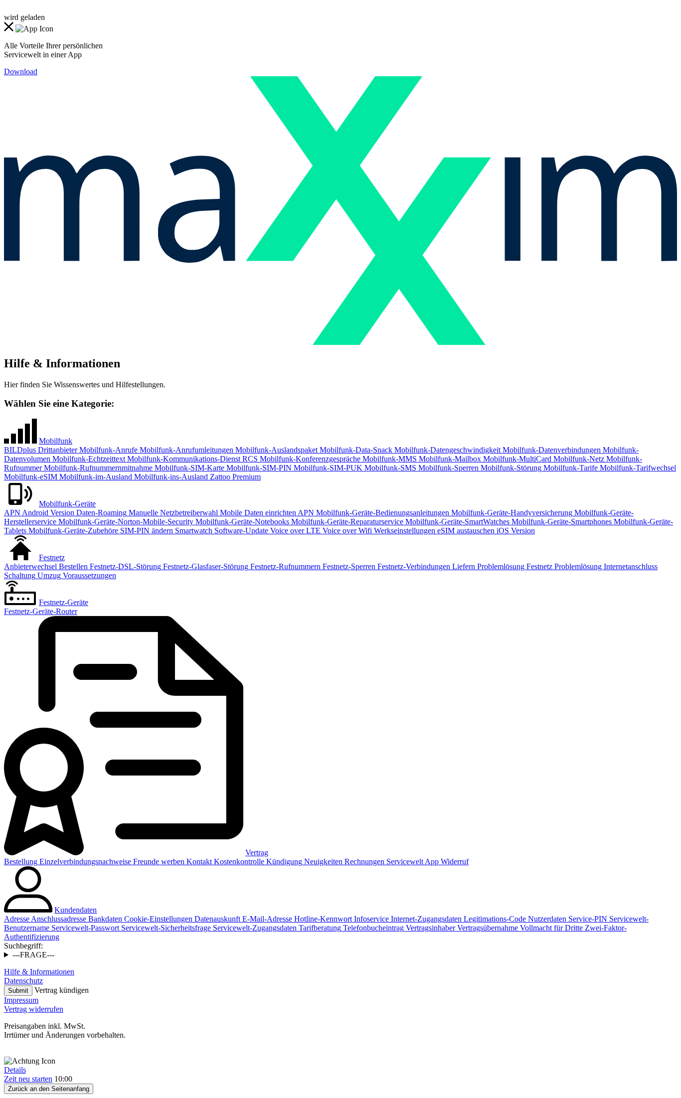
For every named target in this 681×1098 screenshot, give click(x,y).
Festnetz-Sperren (348, 566)
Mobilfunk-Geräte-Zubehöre (72, 530)
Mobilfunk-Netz (577, 459)
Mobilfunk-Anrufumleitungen (185, 450)
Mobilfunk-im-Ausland (94, 476)
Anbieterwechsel (30, 566)
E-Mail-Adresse (266, 919)
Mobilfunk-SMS (389, 468)
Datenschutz (23, 980)
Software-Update (240, 530)
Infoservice (370, 919)
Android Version (47, 512)
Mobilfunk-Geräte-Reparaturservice (346, 521)
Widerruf (454, 861)
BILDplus (20, 450)
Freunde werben (157, 861)
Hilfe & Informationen (39, 971)
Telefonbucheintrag (372, 928)
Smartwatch (192, 530)
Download (20, 71)
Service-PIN (586, 919)
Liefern (462, 566)
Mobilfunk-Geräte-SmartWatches (456, 521)
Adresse (16, 919)
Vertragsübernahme (486, 928)
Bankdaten (104, 919)
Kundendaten (75, 910)
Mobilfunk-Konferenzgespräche (309, 459)
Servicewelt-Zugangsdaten (254, 928)
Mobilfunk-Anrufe (107, 450)
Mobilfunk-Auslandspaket (275, 450)
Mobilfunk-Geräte (67, 503)
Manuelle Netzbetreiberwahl (172, 512)
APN (12, 512)
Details (15, 1070)
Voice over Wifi (346, 530)
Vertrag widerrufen (33, 1009)
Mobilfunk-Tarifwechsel (637, 468)
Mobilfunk (55, 441)
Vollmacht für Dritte (550, 928)
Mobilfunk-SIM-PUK (327, 468)
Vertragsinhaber (429, 928)
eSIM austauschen (465, 530)
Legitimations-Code (494, 919)
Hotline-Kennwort (322, 919)
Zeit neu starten (28, 1079)
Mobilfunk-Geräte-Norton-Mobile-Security (124, 521)
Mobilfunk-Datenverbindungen (551, 450)
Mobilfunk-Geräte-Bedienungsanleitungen (381, 512)
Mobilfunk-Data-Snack (355, 450)
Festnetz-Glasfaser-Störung (204, 566)
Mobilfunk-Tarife (569, 468)
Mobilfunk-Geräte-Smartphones (561, 521)
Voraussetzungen (88, 575)
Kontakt (198, 861)
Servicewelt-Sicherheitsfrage (165, 928)
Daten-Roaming (100, 512)
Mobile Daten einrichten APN (266, 512)
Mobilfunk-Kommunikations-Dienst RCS (191, 459)
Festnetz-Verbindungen (412, 566)
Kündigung (283, 861)
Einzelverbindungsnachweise (84, 861)
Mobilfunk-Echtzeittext (87, 459)
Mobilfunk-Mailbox (449, 459)
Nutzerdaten (546, 919)
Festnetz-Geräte (63, 602)
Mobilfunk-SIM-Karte (188, 468)
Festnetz (52, 557)
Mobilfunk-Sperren (447, 468)
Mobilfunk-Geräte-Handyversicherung (510, 512)
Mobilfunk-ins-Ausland (170, 476)
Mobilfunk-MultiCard (516, 459)
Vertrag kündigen (61, 990)
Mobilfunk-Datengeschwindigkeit (446, 450)
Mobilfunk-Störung (510, 468)
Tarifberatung (319, 928)
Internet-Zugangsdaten (425, 919)
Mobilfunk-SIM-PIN (258, 468)
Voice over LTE (294, 530)
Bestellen (72, 566)
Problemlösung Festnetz (513, 566)
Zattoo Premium (234, 476)
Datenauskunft (216, 919)
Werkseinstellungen (403, 530)
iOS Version (515, 530)
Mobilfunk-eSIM (30, 476)
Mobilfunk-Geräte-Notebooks (241, 521)
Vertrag (256, 852)
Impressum (21, 1000)
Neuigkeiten (322, 861)
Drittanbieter (56, 450)
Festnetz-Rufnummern (284, 566)
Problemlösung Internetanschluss (605, 566)
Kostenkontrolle (238, 861)
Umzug (48, 575)
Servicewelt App (411, 861)
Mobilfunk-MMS (388, 459)
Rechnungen (363, 861)
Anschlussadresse (57, 919)
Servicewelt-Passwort (84, 928)
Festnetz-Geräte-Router (40, 611)
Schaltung (19, 575)
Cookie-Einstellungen (157, 919)
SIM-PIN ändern (145, 530)
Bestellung (20, 861)
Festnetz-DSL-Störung (124, 566)
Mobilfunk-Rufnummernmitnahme (97, 468)
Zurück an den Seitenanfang (48, 1089)
